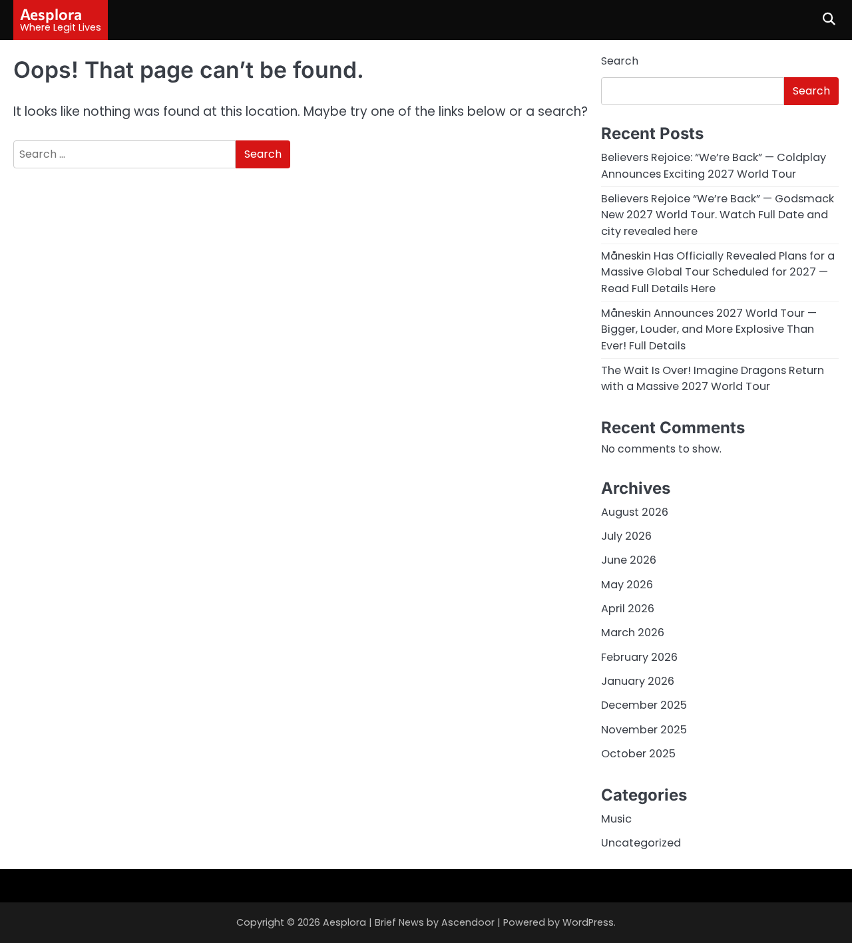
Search (619, 61)
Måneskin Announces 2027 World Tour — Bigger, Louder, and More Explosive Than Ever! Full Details (709, 329)
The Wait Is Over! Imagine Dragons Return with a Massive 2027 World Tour (712, 378)
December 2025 (644, 705)
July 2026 (626, 536)
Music (616, 819)
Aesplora (51, 14)
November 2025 (644, 729)
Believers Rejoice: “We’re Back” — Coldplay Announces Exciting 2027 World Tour (713, 165)
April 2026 (627, 608)
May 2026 (627, 584)
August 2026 (634, 512)
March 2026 (632, 632)
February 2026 (639, 657)
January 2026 (637, 681)
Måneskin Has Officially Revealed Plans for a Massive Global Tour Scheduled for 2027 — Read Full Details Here (718, 272)
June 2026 (628, 560)
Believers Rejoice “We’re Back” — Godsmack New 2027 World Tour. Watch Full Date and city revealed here (717, 215)
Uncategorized (641, 842)
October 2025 (638, 753)
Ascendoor (468, 922)
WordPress (588, 922)
